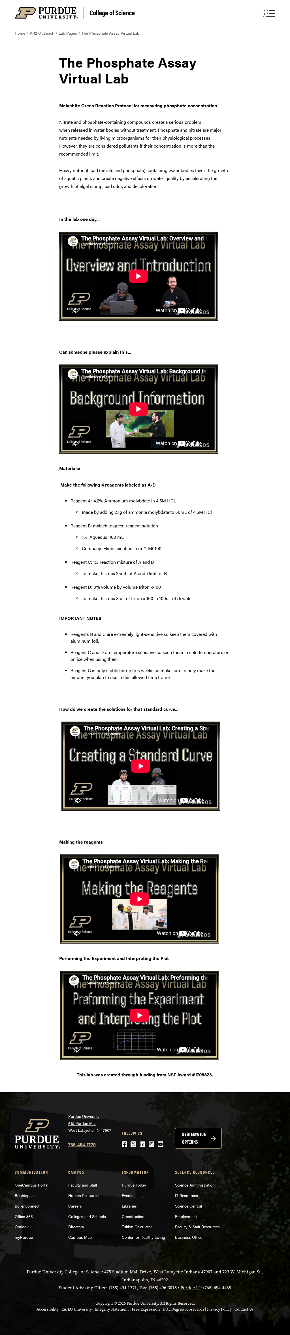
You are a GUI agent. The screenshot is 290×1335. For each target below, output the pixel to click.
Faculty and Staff (82, 1185)
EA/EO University (76, 1309)
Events (127, 1195)
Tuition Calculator (137, 1226)
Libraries (129, 1206)
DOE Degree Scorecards (183, 1309)
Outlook (22, 1226)
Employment (186, 1216)
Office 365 (24, 1216)
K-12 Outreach (42, 33)
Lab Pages (68, 33)
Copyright (104, 1303)
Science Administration (195, 1185)
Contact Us (243, 1309)
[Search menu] (268, 13)
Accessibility (48, 1309)
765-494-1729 (82, 1144)
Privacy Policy (219, 1309)
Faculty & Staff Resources (197, 1226)
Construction (133, 1216)
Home (20, 33)
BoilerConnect (27, 1206)
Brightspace (25, 1195)
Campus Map (80, 1237)
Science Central (188, 1206)
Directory (76, 1226)
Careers (75, 1206)
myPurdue (24, 1237)
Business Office (188, 1237)
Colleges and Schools (87, 1216)
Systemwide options (194, 1138)
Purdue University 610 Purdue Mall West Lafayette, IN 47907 (89, 1123)
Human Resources (84, 1195)
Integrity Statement (112, 1309)
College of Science (112, 12)
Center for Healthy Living (143, 1237)
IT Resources (186, 1195)
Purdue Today (134, 1185)
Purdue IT (190, 1288)
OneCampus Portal (31, 1185)
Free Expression (146, 1309)
